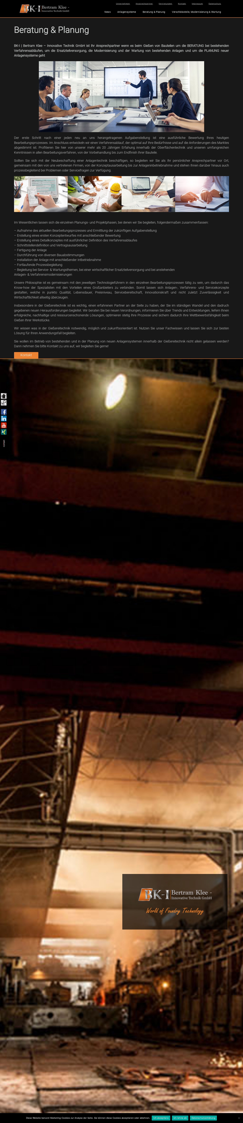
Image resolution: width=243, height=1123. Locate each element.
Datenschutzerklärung (203, 1118)
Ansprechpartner (144, 3)
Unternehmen (123, 3)
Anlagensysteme (126, 12)
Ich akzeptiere (161, 1118)
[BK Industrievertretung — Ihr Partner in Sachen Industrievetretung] (44, 8)
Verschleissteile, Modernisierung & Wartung (196, 12)
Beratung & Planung (154, 12)
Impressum (197, 3)
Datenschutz (215, 3)
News (107, 12)
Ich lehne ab (180, 1118)
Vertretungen (165, 3)
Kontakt (182, 3)
